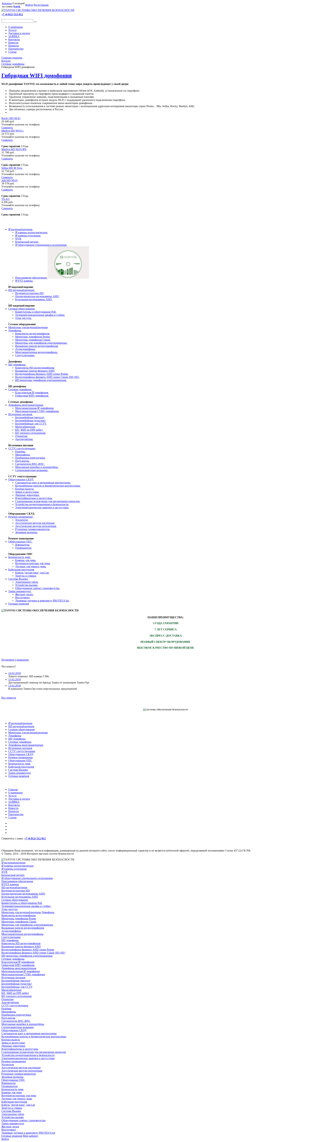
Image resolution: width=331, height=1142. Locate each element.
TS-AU (5, 199)
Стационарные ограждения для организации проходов (47, 501)
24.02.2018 (14, 673)
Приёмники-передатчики (30, 457)
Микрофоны (23, 454)
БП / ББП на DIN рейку (29, 429)
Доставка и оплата (19, 33)
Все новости (8, 697)
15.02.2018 (14, 679)
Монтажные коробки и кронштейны (37, 467)
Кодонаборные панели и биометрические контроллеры (48, 485)
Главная (13, 789)
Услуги (12, 30)
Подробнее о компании (15, 659)
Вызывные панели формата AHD (35, 370)
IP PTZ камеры (24, 280)
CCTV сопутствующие (22, 448)
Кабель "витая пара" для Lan (32, 572)
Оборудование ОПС (20, 541)
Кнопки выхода (24, 488)
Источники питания (20, 414)
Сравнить (7, 127)
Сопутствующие (25, 355)
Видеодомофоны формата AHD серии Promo (42, 373)
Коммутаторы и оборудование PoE (36, 311)
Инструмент (22, 597)
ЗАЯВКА (13, 36)
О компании (15, 27)
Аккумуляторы (24, 439)
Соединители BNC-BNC (30, 463)
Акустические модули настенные (35, 522)
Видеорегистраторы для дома (33, 563)
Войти (29, 4)
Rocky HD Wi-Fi (10, 118)
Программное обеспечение (31, 277)
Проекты (13, 45)
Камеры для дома (25, 560)
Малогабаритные (25, 426)
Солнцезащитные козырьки (31, 470)
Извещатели (22, 544)
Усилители (21, 519)
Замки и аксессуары (27, 491)
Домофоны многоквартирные (26, 404)
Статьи (12, 51)
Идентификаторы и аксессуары (34, 498)
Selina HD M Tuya (11, 167)
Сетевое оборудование (22, 308)
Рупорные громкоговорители (32, 529)
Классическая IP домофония (32, 392)
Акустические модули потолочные (36, 526)
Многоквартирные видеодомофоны (36, 352)
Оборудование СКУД (21, 479)
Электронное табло (27, 581)
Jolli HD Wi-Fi (9, 180)
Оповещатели (23, 547)
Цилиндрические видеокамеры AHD (37, 296)
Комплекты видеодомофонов (32, 333)
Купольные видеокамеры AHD (33, 299)
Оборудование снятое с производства (37, 588)
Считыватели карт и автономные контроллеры (43, 482)
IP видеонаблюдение (20, 229)
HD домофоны (17, 364)
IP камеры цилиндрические (31, 232)
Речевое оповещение (20, 516)
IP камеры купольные (28, 235)
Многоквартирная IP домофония (34, 408)
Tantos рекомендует (20, 591)
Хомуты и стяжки (26, 575)
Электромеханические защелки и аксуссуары (42, 507)
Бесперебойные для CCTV (31, 423)
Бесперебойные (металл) (30, 417)
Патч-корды (22, 460)
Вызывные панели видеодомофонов (37, 345)
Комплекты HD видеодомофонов (35, 367)
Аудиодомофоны (25, 349)
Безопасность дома (19, 557)
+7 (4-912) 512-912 (12, 14)
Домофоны (15, 330)
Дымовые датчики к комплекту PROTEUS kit (42, 600)
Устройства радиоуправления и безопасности (42, 504)
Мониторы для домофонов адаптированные (41, 342)
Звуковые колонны (26, 532)
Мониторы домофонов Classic (33, 339)
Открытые (21, 436)
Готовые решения (18, 603)
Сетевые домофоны (20, 389)
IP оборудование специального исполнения (41, 244)
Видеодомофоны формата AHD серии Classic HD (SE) (47, 377)
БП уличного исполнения (30, 432)
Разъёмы (20, 451)
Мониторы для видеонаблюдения (28, 327)
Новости (13, 42)
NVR (18, 238)
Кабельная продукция (21, 569)
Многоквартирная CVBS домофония (37, 411)
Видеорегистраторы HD (29, 293)
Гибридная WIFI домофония (36, 75)
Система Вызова (18, 578)
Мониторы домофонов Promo (33, 336)
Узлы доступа (23, 318)
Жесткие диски (24, 594)
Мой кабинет (30, 1135)
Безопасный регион (27, 241)
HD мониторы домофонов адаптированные (41, 380)
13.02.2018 (14, 685)
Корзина (7, 3)
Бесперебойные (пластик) (30, 420)
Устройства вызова (26, 585)
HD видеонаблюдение (21, 290)
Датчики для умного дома (30, 566)
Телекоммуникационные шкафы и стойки (40, 314)
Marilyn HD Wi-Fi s (12, 130)
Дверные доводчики (27, 495)
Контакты (14, 39)
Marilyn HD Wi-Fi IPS (13, 149)
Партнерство (15, 48)
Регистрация (41, 4)
